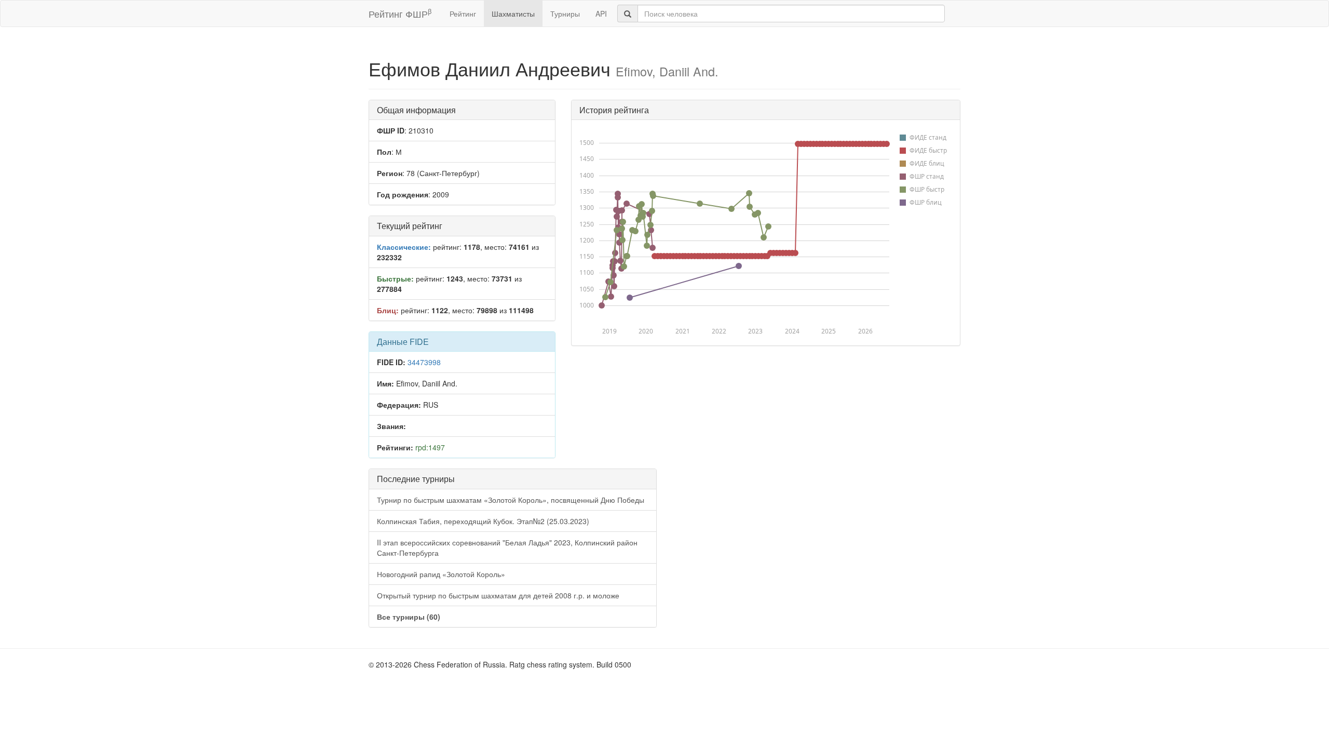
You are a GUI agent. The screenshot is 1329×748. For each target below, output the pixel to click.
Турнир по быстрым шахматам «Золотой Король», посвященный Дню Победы (510, 500)
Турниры (565, 13)
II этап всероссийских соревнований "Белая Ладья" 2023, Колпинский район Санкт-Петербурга (507, 547)
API (601, 13)
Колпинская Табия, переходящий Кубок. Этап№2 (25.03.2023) (483, 521)
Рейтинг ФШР (400, 13)
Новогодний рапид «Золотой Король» (441, 574)
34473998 (424, 362)
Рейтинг (463, 13)
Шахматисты (513, 13)
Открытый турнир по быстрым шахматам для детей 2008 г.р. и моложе (498, 595)
